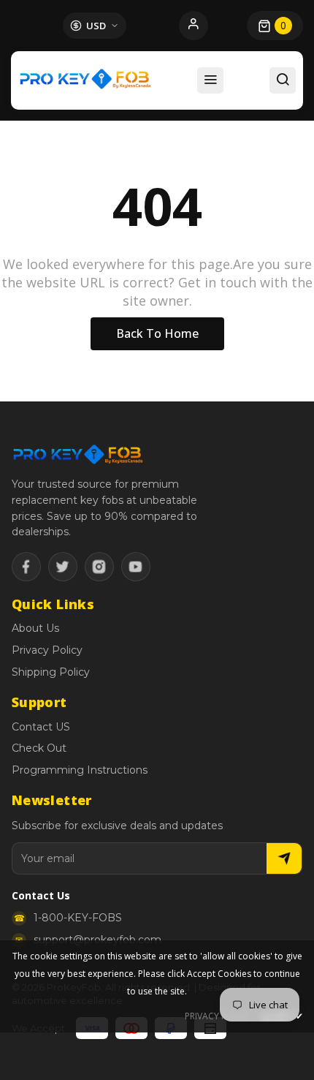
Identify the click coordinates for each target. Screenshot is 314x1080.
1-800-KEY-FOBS (78, 917)
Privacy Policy (47, 650)
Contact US (41, 726)
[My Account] (193, 25)
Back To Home (157, 333)
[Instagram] (99, 566)
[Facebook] (26, 566)
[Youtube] (135, 566)
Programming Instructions (80, 770)
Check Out (39, 748)
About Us (35, 628)
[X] (62, 566)
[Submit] (284, 858)
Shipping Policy (51, 672)
